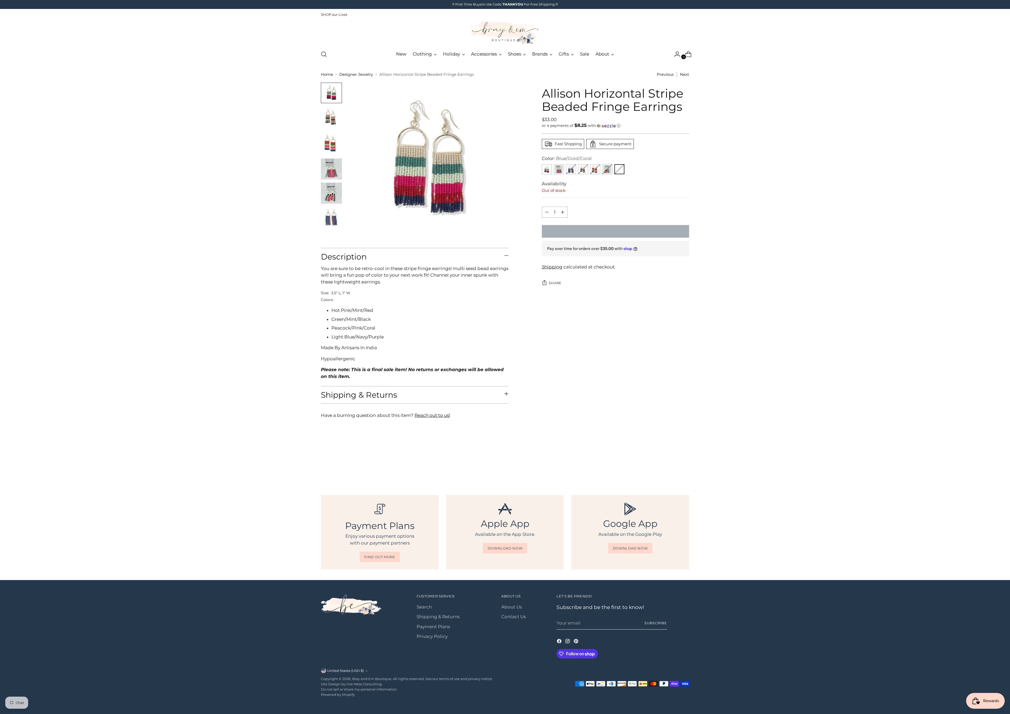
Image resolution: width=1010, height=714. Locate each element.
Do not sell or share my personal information (359, 689)
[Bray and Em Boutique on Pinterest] (576, 642)
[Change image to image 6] (331, 217)
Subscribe (655, 623)
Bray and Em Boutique (371, 679)
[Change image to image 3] (331, 143)
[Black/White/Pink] (607, 169)
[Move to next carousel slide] (684, 466)
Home (327, 74)
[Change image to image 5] (331, 193)
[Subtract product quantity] (547, 212)
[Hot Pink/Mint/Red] (547, 169)
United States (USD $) (345, 670)
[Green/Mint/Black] (583, 169)
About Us (511, 607)
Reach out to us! (432, 415)
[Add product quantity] (562, 212)
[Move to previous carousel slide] (672, 466)
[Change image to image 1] (331, 93)
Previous (665, 74)
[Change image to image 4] (331, 168)
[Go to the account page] (675, 54)
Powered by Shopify (338, 694)
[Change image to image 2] (331, 117)
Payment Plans (433, 626)
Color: (567, 158)
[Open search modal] (324, 54)
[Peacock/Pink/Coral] (595, 169)
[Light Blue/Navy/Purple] (571, 169)
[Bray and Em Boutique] (505, 33)
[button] (615, 125)
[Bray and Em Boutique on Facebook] (560, 642)
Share (555, 283)
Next (684, 74)
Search (424, 607)
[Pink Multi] (559, 169)
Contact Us (513, 616)
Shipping (552, 266)
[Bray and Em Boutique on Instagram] (568, 642)
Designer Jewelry (356, 74)
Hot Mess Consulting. (364, 684)
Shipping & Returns (438, 616)
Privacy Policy (432, 636)
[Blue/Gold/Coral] (619, 169)
